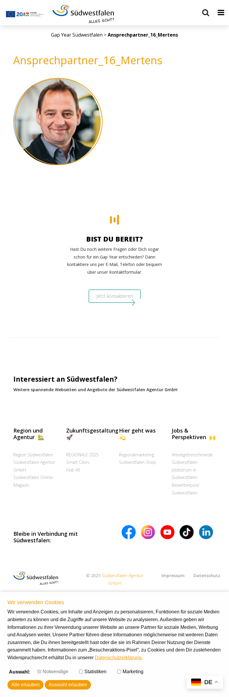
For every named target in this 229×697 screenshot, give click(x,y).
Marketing (133, 671)
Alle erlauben (25, 684)
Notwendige (55, 671)
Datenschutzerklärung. (119, 657)
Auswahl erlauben (68, 684)
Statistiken (95, 671)
